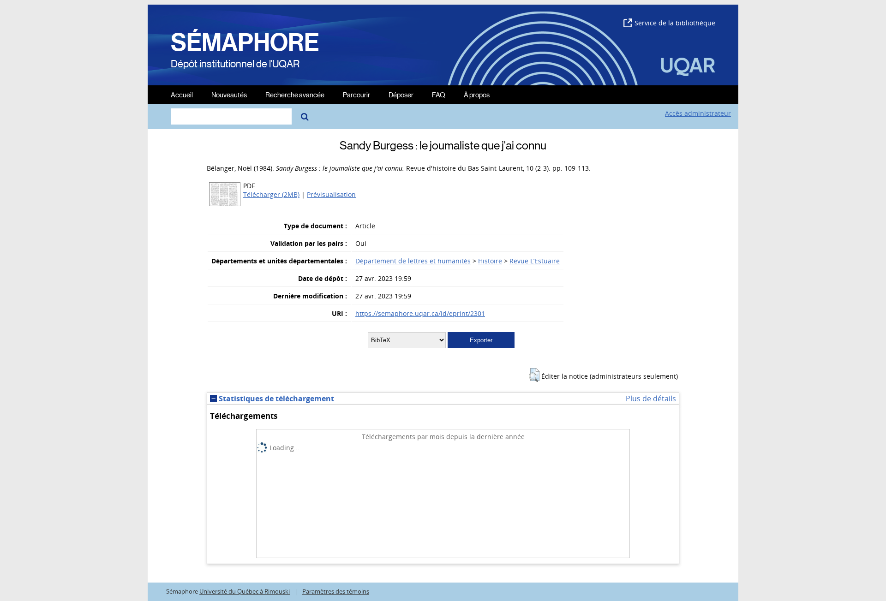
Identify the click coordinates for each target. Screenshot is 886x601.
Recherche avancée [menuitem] (294, 94)
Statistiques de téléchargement (275, 398)
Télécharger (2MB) (271, 194)
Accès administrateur (698, 113)
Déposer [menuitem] (401, 94)
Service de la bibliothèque (675, 22)
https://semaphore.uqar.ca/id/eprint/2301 (420, 313)
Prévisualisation (331, 194)
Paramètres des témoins (335, 591)
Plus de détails (651, 398)
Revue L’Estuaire (534, 260)
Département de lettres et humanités (413, 260)
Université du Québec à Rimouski (244, 591)
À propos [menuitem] (477, 94)
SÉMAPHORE (245, 42)
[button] (534, 375)
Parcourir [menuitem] (356, 94)
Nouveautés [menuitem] (229, 94)
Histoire (490, 260)
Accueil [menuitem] (182, 94)
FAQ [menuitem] (438, 94)
